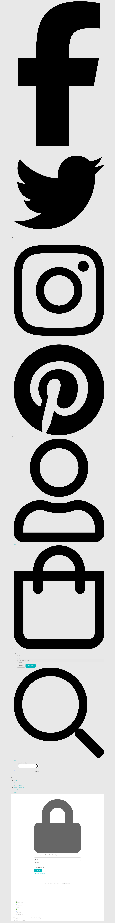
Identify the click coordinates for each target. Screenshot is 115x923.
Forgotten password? (39, 873)
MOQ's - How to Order (20, 785)
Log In (38, 870)
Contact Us (16, 790)
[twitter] (59, 237)
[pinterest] (59, 436)
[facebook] (59, 146)
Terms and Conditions (53, 883)
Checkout (30, 665)
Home (15, 780)
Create (23, 920)
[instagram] (59, 342)
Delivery (63, 883)
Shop (15, 782)
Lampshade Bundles (19, 787)
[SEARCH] (37, 766)
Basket (21, 665)
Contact (68, 883)
